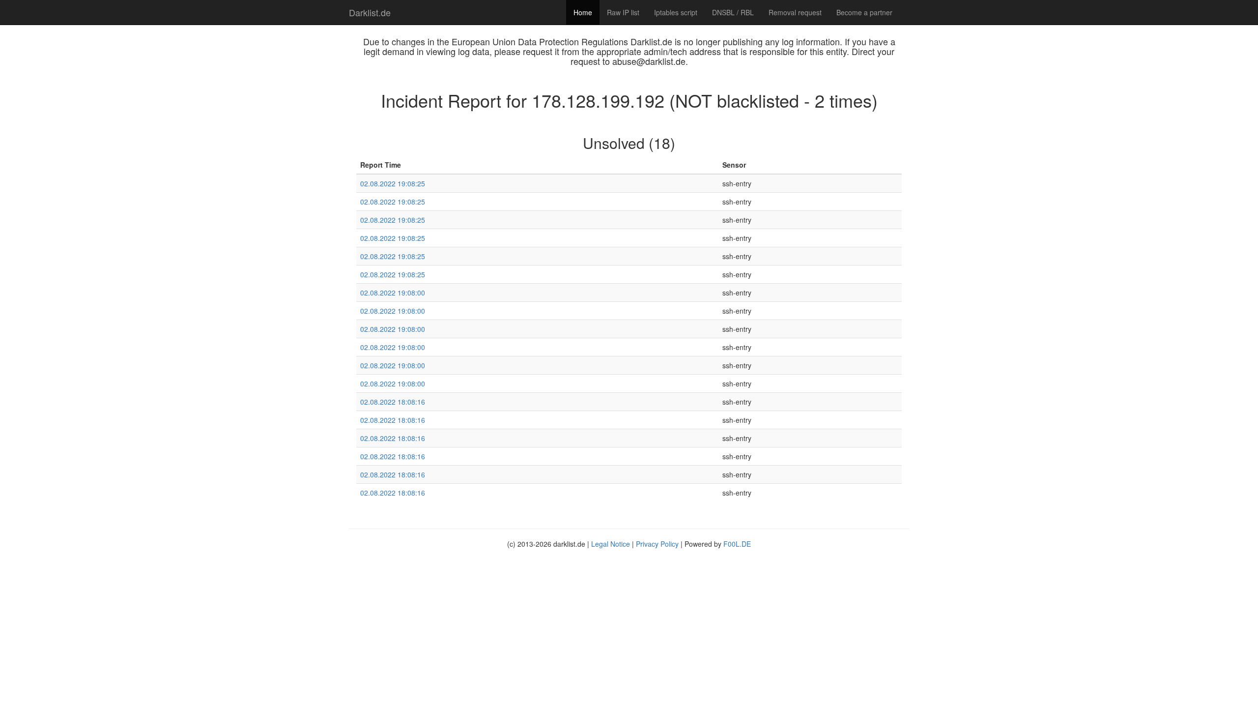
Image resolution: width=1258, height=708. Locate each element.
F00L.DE (737, 544)
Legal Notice (610, 544)
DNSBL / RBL (733, 12)
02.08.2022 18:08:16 (392, 402)
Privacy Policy (657, 544)
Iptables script (675, 12)
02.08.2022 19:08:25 (392, 183)
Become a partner (864, 12)
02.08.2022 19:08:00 (392, 292)
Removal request (795, 12)
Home (582, 12)
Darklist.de (370, 12)
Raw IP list (623, 12)
